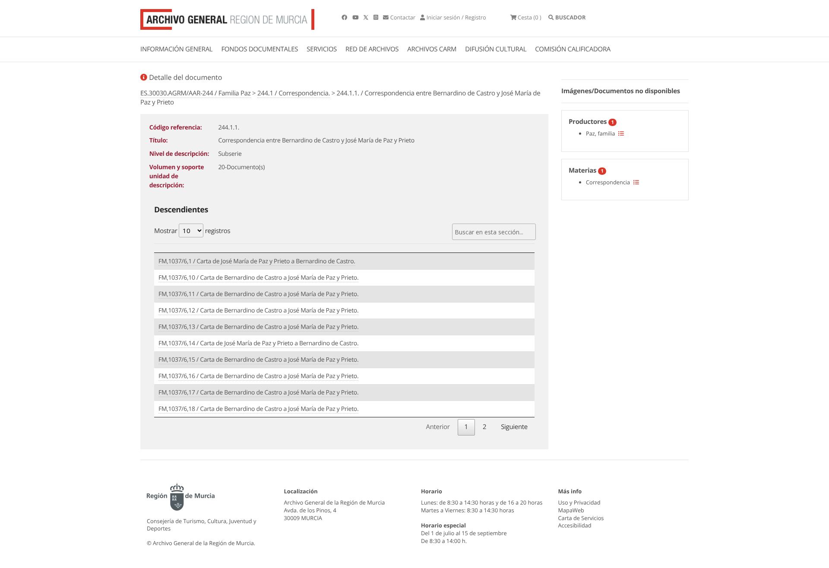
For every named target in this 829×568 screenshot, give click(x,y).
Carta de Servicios (581, 518)
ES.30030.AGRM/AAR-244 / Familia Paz (195, 93)
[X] (366, 17)
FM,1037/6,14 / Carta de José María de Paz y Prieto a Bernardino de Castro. (258, 343)
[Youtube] (356, 17)
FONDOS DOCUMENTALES (259, 49)
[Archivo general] (227, 18)
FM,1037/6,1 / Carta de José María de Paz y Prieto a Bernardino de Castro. (256, 261)
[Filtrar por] (621, 133)
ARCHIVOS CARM (431, 49)
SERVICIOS (322, 49)
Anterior (437, 427)
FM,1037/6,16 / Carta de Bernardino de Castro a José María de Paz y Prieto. (258, 376)
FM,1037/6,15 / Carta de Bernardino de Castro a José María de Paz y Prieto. (258, 360)
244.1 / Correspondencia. (293, 93)
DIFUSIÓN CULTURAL (495, 49)
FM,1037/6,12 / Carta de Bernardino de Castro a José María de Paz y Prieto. (258, 310)
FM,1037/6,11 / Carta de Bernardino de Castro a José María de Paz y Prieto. (258, 294)
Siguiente (514, 427)
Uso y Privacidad (579, 502)
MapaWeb (571, 510)
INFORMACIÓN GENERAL (176, 49)
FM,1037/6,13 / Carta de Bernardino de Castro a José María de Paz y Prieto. (258, 327)
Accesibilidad (575, 525)
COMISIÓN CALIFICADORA (573, 49)
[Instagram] (376, 17)
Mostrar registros (192, 231)
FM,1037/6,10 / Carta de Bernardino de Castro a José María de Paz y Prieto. (258, 278)
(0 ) (529, 17)
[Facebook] (345, 17)
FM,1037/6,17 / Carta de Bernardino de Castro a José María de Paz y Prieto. (258, 392)
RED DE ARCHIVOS (372, 49)
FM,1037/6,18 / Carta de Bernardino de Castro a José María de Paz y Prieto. (258, 409)
